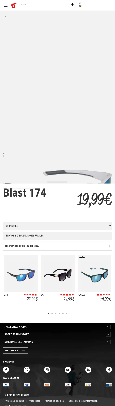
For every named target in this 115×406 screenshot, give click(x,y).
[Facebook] (6, 369)
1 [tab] (3, 153)
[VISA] (27, 384)
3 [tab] (3, 156)
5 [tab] (62, 313)
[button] (108, 395)
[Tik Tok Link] (109, 369)
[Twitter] (27, 369)
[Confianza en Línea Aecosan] (88, 384)
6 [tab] (66, 313)
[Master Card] (47, 384)
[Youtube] (68, 369)
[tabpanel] (21, 279)
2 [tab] (3, 155)
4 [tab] (59, 313)
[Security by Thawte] (68, 384)
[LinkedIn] (88, 369)
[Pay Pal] (6, 384)
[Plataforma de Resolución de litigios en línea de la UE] (109, 384)
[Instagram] (47, 369)
